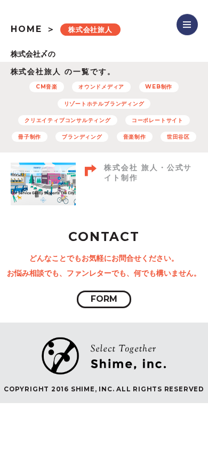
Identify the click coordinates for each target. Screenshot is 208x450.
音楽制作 (134, 136)
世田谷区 (178, 136)
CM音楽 (47, 86)
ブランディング (82, 136)
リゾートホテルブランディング (104, 103)
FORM (104, 299)
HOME (26, 29)
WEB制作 (158, 86)
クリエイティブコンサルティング (68, 120)
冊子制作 (29, 136)
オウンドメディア (101, 86)
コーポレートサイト (157, 120)
